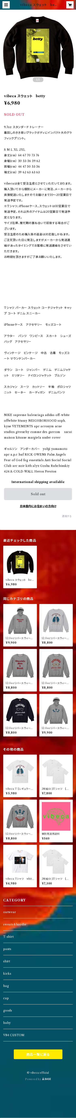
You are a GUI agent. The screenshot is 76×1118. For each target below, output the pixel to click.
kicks (7, 973)
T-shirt (8, 937)
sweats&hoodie (14, 924)
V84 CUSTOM (14, 1035)
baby (7, 1023)
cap (6, 998)
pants (7, 949)
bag (6, 986)
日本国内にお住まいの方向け (38, 506)
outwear (9, 912)
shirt (6, 961)
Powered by (33, 1079)
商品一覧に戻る (38, 1054)
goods (7, 1010)
